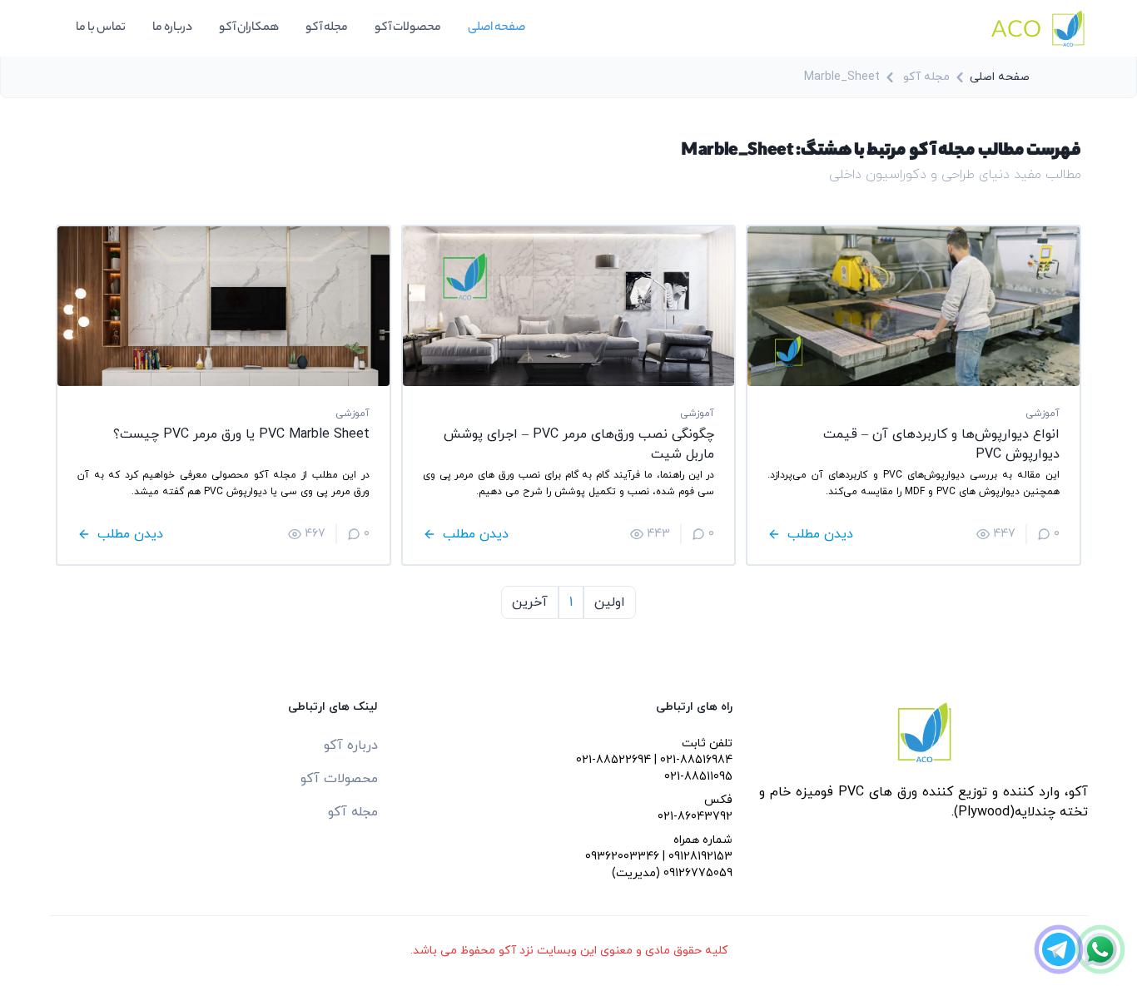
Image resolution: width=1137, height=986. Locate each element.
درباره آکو (351, 745)
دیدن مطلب (820, 534)
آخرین (530, 602)
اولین (609, 602)
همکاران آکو (249, 28)
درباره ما (172, 28)
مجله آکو (326, 28)
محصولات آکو (408, 28)
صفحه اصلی (496, 28)
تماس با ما (101, 28)
